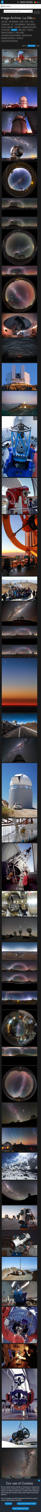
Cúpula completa (7, 27)
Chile (31, 21)
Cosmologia (5, 24)
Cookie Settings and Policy (20, 1508)
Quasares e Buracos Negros (10, 35)
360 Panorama (13, 21)
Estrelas (20, 38)
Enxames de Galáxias (29, 27)
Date (38, 46)
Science (22, 2)
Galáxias (18, 27)
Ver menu (6, 6)
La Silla (14, 30)
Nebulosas (22, 30)
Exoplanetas (31, 24)
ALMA (21, 21)
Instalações (20, 32)
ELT (12, 24)
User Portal (29, 2)
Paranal (30, 30)
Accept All (8, 1503)
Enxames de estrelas (8, 38)
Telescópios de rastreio (9, 41)
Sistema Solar (27, 35)
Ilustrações (5, 30)
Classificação (31, 46)
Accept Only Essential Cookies (27, 1503)
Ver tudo (4, 21)
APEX (26, 21)
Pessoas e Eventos (7, 32)
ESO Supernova (20, 24)
